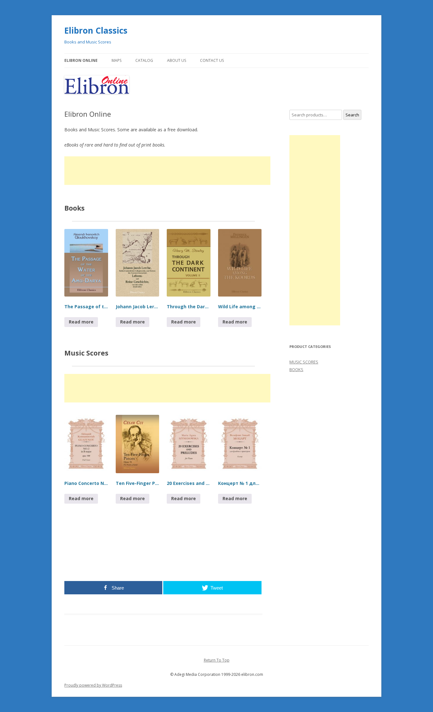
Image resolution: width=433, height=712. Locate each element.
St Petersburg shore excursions (147, 552)
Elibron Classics (95, 30)
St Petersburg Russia (120, 567)
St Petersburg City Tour (108, 552)
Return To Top (216, 660)
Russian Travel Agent (139, 559)
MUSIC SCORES (303, 362)
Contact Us (212, 60)
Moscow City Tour (241, 552)
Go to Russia (215, 544)
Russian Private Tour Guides (83, 567)
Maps (116, 60)
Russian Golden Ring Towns (233, 559)
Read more (81, 322)
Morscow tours (216, 552)
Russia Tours (113, 559)
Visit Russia (235, 544)
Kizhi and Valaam (200, 559)
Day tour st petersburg (187, 552)
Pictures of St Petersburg (154, 567)
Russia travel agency (171, 559)
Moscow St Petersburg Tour (82, 559)
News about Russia (187, 567)
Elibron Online (81, 60)
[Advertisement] (167, 170)
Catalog (144, 60)
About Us (176, 60)
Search (352, 115)
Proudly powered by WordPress (93, 685)
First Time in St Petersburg (221, 567)
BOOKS (296, 369)
